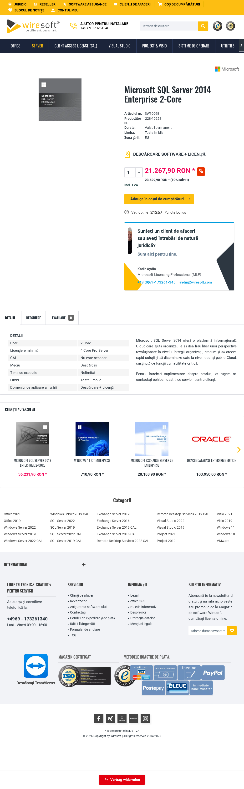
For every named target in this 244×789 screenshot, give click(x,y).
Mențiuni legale (141, 624)
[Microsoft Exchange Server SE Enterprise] (152, 439)
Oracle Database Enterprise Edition (211, 460)
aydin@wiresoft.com (195, 282)
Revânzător (78, 601)
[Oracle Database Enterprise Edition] (211, 439)
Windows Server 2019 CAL (69, 514)
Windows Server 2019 (20, 534)
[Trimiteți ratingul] (179, 106)
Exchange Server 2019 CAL (117, 527)
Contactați (78, 612)
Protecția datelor (142, 618)
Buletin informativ (143, 607)
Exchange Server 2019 (113, 514)
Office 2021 (12, 514)
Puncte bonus (175, 212)
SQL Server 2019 (62, 527)
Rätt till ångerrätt (82, 624)
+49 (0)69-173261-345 (156, 282)
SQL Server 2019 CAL (66, 541)
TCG (73, 635)
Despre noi (138, 612)
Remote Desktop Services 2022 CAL (123, 541)
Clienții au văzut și (20, 409)
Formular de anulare (85, 629)
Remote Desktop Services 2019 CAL (183, 514)
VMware (223, 541)
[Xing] (110, 718)
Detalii (10, 317)
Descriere (33, 317)
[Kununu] (133, 718)
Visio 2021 (224, 514)
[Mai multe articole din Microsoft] (227, 69)
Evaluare (62, 317)
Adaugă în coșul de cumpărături (157, 199)
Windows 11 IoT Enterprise (92, 460)
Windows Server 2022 (20, 527)
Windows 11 (226, 527)
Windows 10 (226, 534)
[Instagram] (145, 718)
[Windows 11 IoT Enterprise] (92, 439)
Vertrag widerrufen (125, 780)
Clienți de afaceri (82, 595)
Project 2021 (166, 534)
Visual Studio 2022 (170, 521)
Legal (134, 595)
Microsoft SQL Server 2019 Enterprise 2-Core (32, 463)
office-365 (137, 601)
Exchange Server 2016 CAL (117, 534)
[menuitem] (179, 4)
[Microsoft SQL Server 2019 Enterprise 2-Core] (32, 439)
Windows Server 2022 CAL (23, 541)
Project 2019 (166, 541)
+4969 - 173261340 (27, 619)
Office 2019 (12, 521)
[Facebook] (98, 718)
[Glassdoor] (122, 718)
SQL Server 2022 (62, 521)
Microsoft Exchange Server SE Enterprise (152, 463)
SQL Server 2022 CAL (66, 534)
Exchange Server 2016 (113, 521)
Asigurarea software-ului (88, 607)
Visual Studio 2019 (170, 527)
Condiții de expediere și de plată (92, 618)
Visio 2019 (224, 521)
